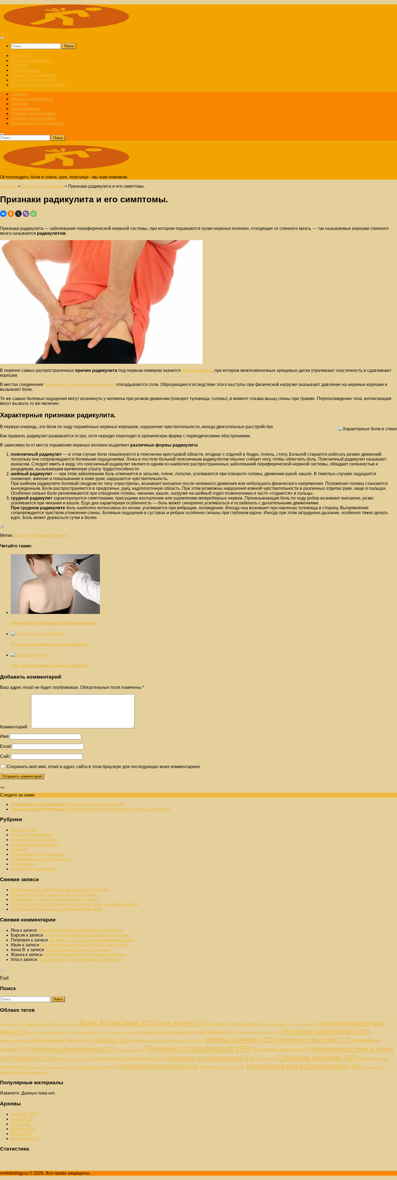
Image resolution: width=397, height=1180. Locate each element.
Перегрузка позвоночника (70, 1049)
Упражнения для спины (158, 1066)
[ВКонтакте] (3, 213)
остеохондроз (197, 370)
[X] (18, 213)
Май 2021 (20, 1124)
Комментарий (15, 727)
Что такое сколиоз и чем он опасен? (50, 665)
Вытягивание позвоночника (234, 1024)
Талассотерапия (56, 1067)
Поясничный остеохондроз (38, 84)
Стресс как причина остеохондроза (49, 644)
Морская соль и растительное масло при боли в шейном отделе (74, 904)
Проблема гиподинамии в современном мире (56, 909)
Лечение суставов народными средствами (53, 894)
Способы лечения (317, 1057)
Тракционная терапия (94, 1067)
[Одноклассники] (11, 213)
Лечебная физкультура (326, 1031)
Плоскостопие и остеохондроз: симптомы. (80, 959)
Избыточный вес (120, 1032)
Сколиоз (266, 1058)
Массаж (111, 1040)
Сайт (5, 756)
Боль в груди (65, 1024)
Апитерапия (10, 1024)
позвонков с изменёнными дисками (79, 384)
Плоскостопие (129, 1050)
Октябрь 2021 (24, 1114)
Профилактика (25, 70)
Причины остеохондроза (197, 1048)
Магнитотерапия (16, 1041)
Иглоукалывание (89, 1032)
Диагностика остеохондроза (50, 1032)
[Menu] (2, 38)
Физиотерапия (374, 1067)
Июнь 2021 (22, 1119)
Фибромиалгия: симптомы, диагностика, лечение (60, 889)
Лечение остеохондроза (35, 844)
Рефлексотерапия (74, 1059)
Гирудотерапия (303, 1024)
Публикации (23, 864)
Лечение (19, 65)
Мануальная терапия (63, 1040)
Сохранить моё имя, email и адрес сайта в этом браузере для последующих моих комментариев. (103, 766)
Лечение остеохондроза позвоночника (53, 623)
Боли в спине (24, 830)
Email (5, 746)
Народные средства (312, 1039)
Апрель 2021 (23, 1128)
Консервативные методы (258, 1032)
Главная (19, 55)
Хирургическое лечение (25, 1072)
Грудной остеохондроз (33, 75)
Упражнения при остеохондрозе (303, 1066)
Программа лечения (279, 1049)
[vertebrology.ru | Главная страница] (67, 27)
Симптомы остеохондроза (209, 1058)
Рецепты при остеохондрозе (128, 1058)
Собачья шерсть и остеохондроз (77, 949)
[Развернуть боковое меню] (2, 787)
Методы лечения (238, 1040)
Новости (19, 849)
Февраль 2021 (25, 1138)
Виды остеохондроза (32, 60)
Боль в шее (181, 1023)
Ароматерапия (36, 1024)
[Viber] (26, 213)
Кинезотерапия (213, 1032)
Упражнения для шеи (221, 1067)
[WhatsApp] (33, 213)
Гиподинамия (277, 1024)
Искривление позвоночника (163, 1032)
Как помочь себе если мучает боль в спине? (55, 899)
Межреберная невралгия (152, 1041)
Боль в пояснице (31, 535)
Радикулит (58, 535)
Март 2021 (21, 1133)
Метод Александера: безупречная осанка (84, 954)
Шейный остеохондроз (33, 80)
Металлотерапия (189, 1041)
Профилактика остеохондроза (41, 859)
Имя (4, 736)
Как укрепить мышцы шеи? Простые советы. (85, 945)
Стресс (33, 1067)
